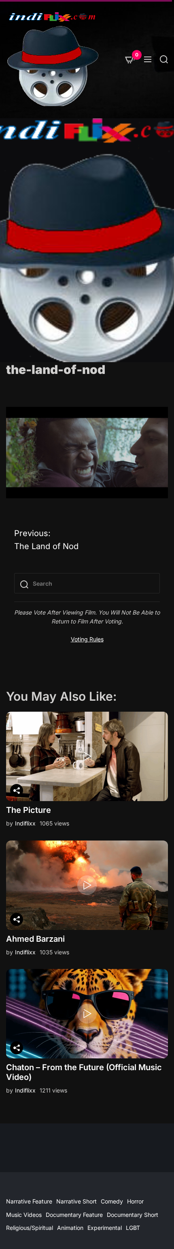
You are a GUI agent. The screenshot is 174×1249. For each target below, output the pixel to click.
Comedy (112, 1201)
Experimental (104, 1227)
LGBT (133, 1227)
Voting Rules (87, 639)
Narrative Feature (29, 1201)
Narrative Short (76, 1201)
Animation (70, 1227)
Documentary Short (132, 1214)
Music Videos (24, 1214)
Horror (135, 1201)
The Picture (28, 810)
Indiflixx (25, 823)
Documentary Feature (74, 1214)
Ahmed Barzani (35, 939)
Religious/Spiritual (29, 1227)
